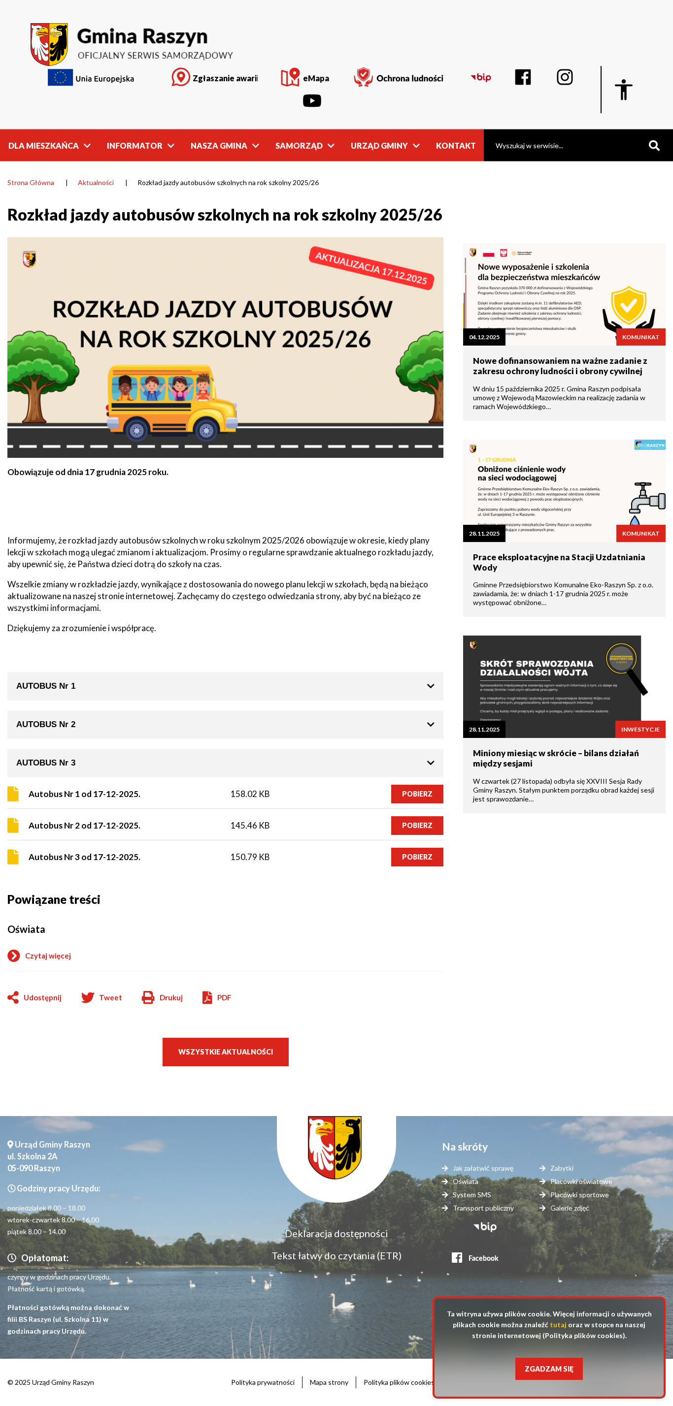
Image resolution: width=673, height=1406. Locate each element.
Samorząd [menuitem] (299, 145)
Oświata (26, 929)
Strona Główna (30, 182)
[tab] (225, 686)
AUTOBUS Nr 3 (45, 762)
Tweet (110, 997)
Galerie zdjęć (569, 1208)
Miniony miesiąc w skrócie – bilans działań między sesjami (556, 758)
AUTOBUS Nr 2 (45, 724)
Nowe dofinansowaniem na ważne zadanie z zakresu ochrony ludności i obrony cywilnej (560, 365)
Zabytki (561, 1168)
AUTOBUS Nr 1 (45, 686)
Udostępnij (43, 997)
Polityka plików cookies (399, 1382)
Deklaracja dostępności (336, 1233)
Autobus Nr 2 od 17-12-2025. (84, 825)
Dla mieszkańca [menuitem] (43, 145)
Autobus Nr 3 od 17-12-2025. (84, 857)
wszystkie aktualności (225, 1052)
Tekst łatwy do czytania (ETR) (336, 1255)
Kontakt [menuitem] (456, 145)
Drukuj (162, 998)
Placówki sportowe (579, 1194)
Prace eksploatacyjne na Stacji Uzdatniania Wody (559, 562)
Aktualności (96, 182)
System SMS (472, 1194)
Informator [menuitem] (135, 145)
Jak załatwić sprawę (483, 1168)
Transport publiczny (483, 1208)
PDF (224, 997)
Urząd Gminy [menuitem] (379, 145)
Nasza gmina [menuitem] (219, 145)
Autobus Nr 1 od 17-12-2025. (84, 794)
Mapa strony (329, 1382)
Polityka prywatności (263, 1382)
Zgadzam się (549, 1369)
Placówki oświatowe (581, 1181)
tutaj (558, 1324)
